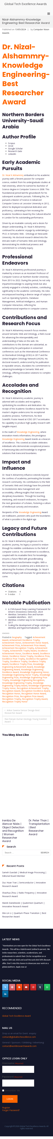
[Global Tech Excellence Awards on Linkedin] (5, 994)
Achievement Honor (11, 642)
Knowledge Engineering (28, 432)
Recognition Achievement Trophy (32, 688)
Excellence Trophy (18, 661)
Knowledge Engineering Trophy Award (23, 684)
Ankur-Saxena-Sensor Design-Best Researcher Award (22, 711)
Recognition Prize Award (31, 696)
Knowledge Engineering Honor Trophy (20, 674)
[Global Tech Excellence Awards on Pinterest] (12, 987)
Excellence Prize (42, 656)
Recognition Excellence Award (35, 690)
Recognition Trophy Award (34, 699)
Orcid (10, 145)
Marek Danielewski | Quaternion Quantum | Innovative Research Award (23, 904)
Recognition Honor (11, 693)
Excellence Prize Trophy (13, 658)
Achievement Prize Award (33, 645)
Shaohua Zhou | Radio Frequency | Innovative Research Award (24, 894)
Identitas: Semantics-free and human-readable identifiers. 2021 (26, 615)
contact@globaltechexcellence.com (19, 1036)
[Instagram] (33, 987)
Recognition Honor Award (33, 693)
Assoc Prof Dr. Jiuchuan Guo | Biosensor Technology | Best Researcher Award (39, 829)
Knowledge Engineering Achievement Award (23, 665)
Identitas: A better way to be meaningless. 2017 (28, 621)
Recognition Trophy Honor (15, 701)
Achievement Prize (11, 645)
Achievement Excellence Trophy (24, 640)
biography (17, 637)
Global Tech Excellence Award (16, 1015)
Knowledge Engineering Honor (34, 672)
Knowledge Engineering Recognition (27, 680)
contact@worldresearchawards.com (19, 1046)
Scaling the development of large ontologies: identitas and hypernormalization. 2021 (29, 626)
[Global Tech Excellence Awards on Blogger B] (19, 987)
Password (12, 1076)
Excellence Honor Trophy (21, 656)
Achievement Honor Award (35, 642)
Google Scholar (15, 148)
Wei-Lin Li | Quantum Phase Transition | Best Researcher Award (24, 915)
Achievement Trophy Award (23, 650)
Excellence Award (30, 653)
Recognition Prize (10, 696)
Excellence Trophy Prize (20, 664)
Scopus (11, 143)
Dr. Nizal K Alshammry (13, 175)
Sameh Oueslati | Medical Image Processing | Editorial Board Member (24, 874)
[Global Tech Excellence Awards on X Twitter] (5, 987)
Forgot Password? (11, 1110)
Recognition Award (11, 690)
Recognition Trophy (11, 699)
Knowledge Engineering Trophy (17, 682)
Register (6, 1107)
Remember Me (12, 1090)
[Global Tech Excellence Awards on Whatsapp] (47, 987)
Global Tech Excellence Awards (25, 4)
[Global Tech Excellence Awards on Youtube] (26, 987)
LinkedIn (12, 154)
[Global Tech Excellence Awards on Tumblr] (40, 987)
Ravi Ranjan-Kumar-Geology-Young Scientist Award (26, 720)
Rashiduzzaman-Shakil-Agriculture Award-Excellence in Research (13, 829)
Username (12, 1063)
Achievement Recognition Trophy (18, 648)
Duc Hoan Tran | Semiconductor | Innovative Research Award (24, 884)
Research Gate (15, 151)
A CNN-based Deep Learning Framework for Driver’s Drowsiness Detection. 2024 (29, 610)
